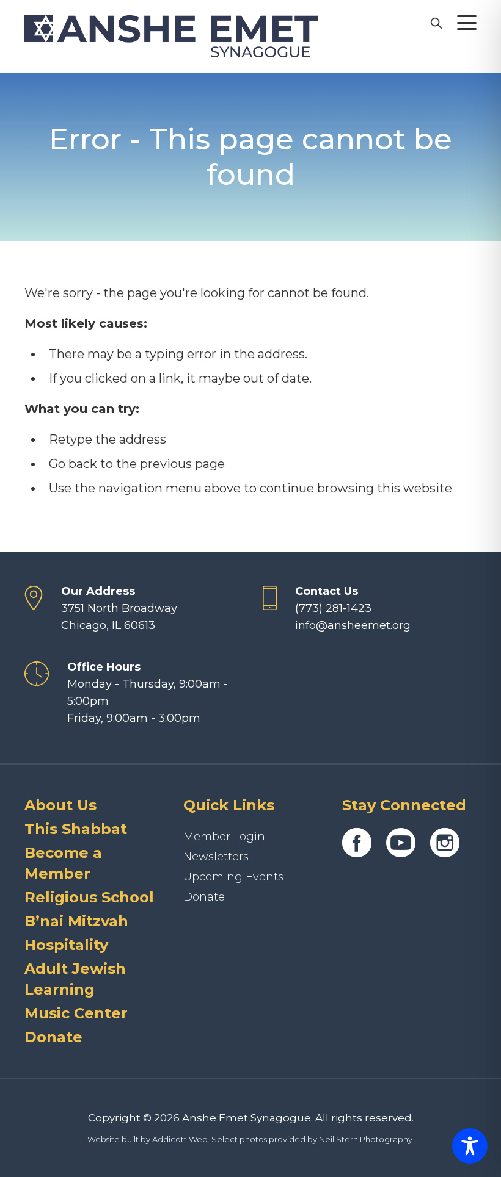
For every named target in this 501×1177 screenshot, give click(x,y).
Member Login (224, 836)
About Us (60, 805)
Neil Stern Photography (365, 1139)
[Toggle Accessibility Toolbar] (470, 1146)
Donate (53, 1037)
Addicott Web (180, 1139)
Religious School (89, 897)
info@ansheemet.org (353, 625)
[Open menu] (467, 22)
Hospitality (66, 945)
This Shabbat (75, 829)
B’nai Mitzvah (76, 921)
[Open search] (435, 22)
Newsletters (216, 856)
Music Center (76, 1013)
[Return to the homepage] (171, 36)
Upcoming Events (233, 877)
